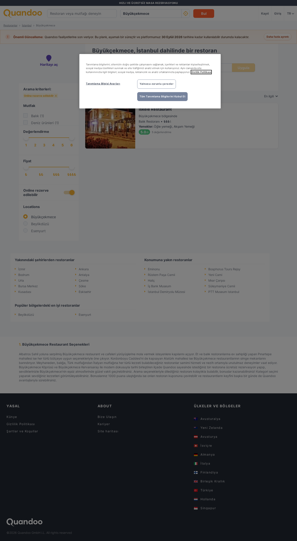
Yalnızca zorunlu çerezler (157, 83)
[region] (150, 81)
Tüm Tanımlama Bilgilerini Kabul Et (162, 96)
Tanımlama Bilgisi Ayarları (103, 83)
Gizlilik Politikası (201, 72)
